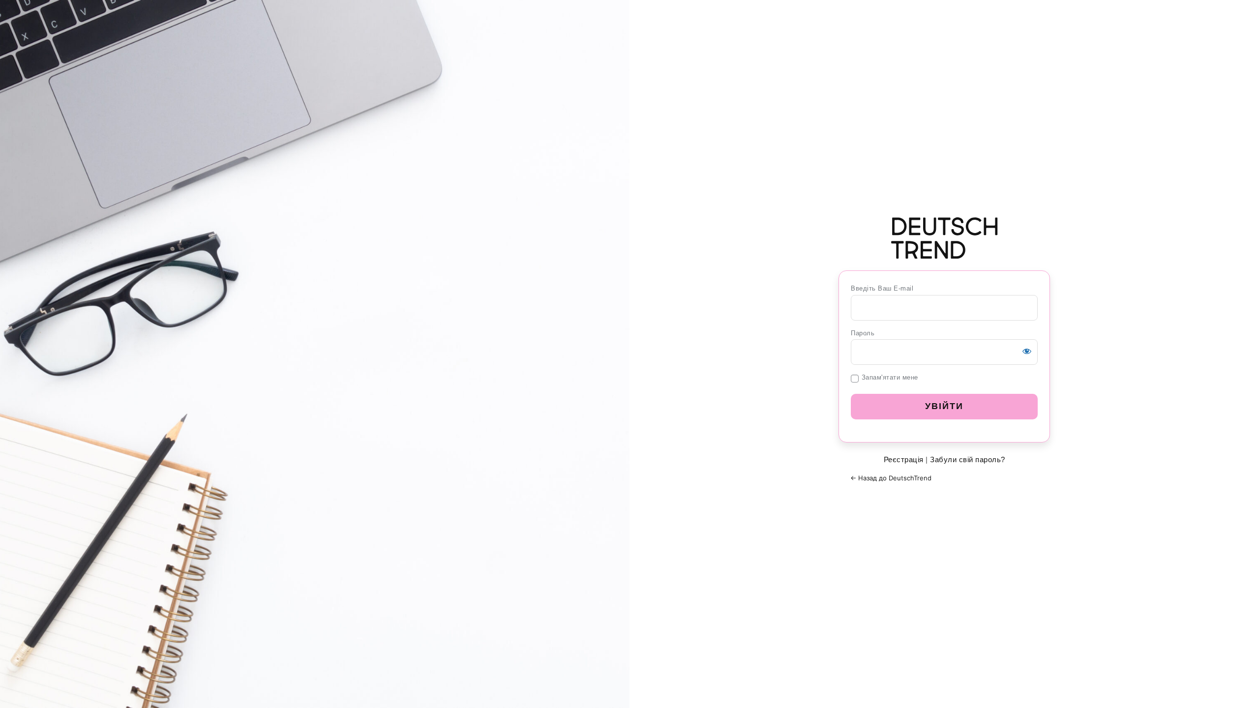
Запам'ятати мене (890, 377)
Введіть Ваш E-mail (882, 288)
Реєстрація (904, 459)
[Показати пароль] (1027, 351)
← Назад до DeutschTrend (890, 478)
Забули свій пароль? (967, 459)
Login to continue (944, 238)
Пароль (862, 333)
